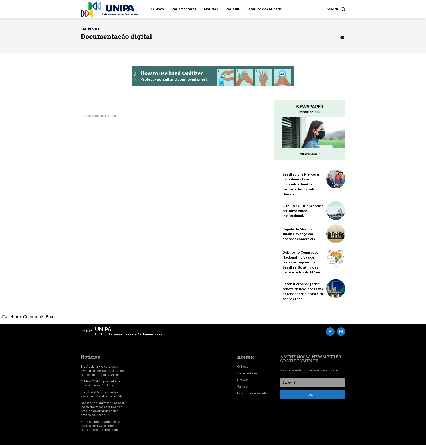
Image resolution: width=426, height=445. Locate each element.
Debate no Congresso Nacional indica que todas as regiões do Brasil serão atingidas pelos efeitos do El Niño (301, 262)
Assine (312, 394)
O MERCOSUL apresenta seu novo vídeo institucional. (303, 211)
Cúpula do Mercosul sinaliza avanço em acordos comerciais (298, 234)
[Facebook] (330, 331)
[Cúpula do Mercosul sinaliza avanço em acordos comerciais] (335, 233)
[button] (336, 9)
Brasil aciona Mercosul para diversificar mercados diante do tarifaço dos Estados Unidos (301, 184)
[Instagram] (341, 331)
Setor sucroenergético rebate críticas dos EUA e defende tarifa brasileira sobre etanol (101, 425)
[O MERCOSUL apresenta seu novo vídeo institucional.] (335, 210)
